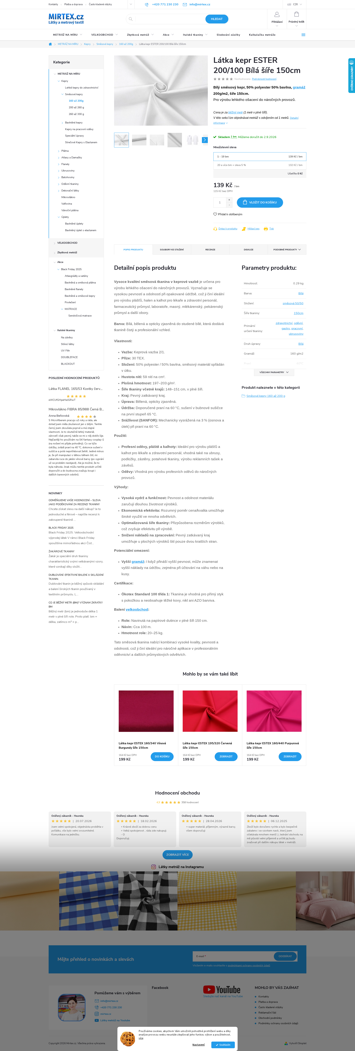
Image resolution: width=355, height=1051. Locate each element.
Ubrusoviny (68, 170)
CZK (295, 4)
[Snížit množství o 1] (229, 205)
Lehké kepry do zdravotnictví (81, 87)
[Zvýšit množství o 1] (229, 200)
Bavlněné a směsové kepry (80, 296)
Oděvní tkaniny (70, 184)
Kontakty (53, 4)
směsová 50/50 (293, 303)
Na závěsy (67, 337)
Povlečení (70, 302)
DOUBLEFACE (69, 357)
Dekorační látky (70, 190)
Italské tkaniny (66, 330)
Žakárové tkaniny (61, 551)
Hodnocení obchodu (177, 793)
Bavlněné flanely (74, 289)
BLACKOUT (68, 364)
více (141, 1038)
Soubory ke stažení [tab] (172, 249)
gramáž (299, 87)
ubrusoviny (296, 334)
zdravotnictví (284, 323)
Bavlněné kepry (73, 122)
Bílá (300, 293)
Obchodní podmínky (270, 1018)
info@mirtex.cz (109, 1001)
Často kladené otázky (100, 4)
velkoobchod (137, 609)
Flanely (65, 164)
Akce (60, 262)
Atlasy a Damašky (71, 157)
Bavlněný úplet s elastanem (80, 230)
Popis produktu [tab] (133, 249)
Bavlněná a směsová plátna (80, 282)
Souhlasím (224, 1045)
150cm (298, 313)
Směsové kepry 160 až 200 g (265, 396)
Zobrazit (226, 756)
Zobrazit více (177, 855)
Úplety (65, 217)
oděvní (298, 323)
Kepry (64, 81)
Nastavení (198, 1045)
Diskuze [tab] (248, 249)
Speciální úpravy (74, 135)
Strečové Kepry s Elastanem (81, 142)
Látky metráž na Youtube (115, 1020)
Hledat (217, 19)
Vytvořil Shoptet (297, 1043)
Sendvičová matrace (80, 315)
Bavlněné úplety (74, 223)
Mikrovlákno (68, 197)
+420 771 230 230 (111, 1007)
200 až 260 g (76, 107)
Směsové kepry (74, 94)
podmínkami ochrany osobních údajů (249, 965)
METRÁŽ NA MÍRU (69, 74)
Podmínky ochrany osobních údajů (278, 1023)
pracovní (297, 328)
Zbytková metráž (67, 252)
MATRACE (71, 309)
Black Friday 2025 (71, 269)
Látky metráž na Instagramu (181, 867)
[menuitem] (68, 35)
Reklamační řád (267, 1012)
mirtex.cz (105, 1014)
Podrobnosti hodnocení (264, 79)
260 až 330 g (76, 114)
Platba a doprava (73, 4)
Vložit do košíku (263, 202)
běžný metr (235, 112)
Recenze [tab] (210, 249)
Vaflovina (66, 203)
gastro (286, 328)
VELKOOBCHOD (67, 243)
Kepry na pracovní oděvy (79, 129)
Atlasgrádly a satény (76, 276)
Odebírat (285, 956)
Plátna (65, 151)
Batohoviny (67, 177)
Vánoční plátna (69, 210)
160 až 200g (76, 101)
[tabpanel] (146, 725)
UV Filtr (65, 350)
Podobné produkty (285, 249)
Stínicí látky (67, 344)
